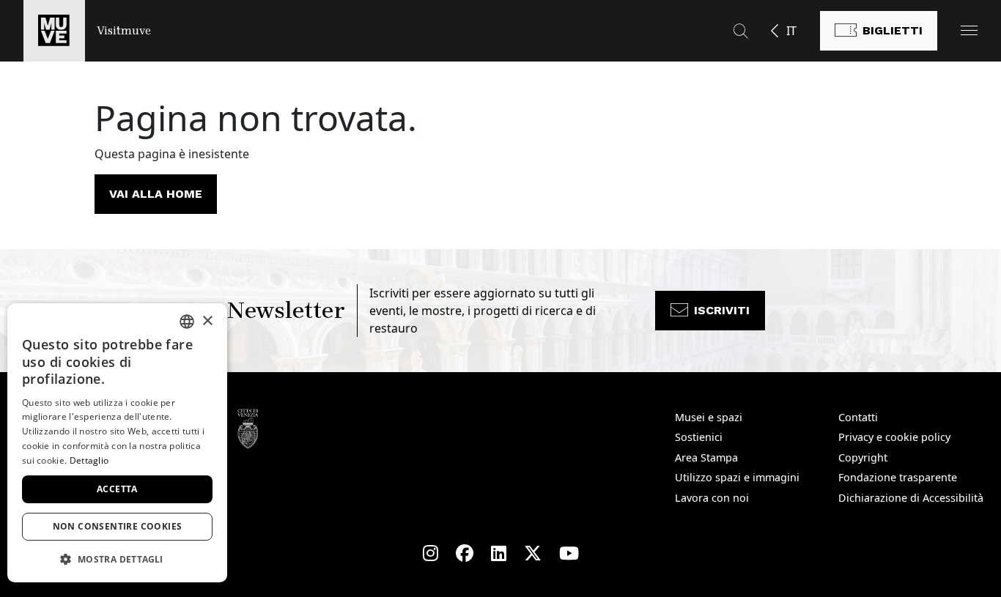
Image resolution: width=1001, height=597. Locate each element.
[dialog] (117, 442)
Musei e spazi (708, 417)
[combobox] (187, 321)
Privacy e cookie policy (894, 437)
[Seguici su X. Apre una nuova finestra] (533, 553)
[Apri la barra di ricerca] (740, 30)
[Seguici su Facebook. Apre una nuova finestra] (464, 553)
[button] (969, 30)
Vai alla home (155, 194)
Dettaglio (89, 460)
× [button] (207, 321)
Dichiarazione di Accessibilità (910, 498)
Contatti (858, 417)
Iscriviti (722, 310)
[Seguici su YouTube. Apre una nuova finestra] (569, 553)
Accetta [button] (117, 489)
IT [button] (791, 31)
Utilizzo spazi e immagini (737, 477)
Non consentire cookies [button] (117, 526)
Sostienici (699, 437)
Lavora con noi (712, 498)
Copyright (862, 457)
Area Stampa (706, 457)
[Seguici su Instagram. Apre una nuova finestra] (430, 553)
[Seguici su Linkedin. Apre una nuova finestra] (498, 553)
